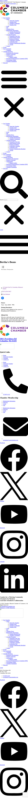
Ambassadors (9, 55)
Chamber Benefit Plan (14, 32)
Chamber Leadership (14, 23)
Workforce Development (12, 53)
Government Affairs (11, 60)
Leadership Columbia (14, 40)
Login (7, 26)
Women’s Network (10, 54)
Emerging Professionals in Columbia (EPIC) (17, 58)
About (7, 19)
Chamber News (10, 29)
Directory (5, 62)
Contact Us (6, 359)
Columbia (8, 50)
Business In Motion (14, 39)
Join (7, 27)
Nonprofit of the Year (14, 36)
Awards (11, 44)
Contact (8, 46)
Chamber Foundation (11, 61)
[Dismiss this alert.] (17, 3)
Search (1, 199)
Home (4, 355)
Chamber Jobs (12, 25)
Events (4, 47)
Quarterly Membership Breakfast (17, 43)
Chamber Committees (14, 33)
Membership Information (12, 30)
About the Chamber (14, 20)
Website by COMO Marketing (7, 607)
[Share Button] (3, 267)
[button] (14, 93)
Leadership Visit (13, 41)
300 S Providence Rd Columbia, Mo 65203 (8, 340)
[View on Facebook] (2, 299)
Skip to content (3, 0)
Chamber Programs (11, 34)
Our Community (7, 48)
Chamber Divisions (8, 51)
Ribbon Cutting (13, 57)
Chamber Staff (12, 22)
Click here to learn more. (10, 3)
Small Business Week (14, 37)
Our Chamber (6, 18)
